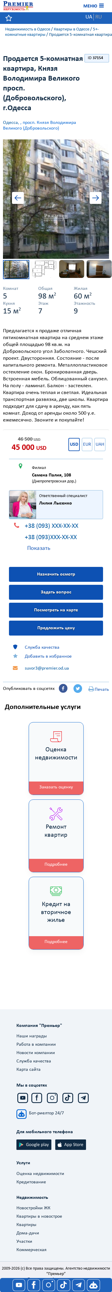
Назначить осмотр (56, 574)
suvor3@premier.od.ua (47, 668)
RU (98, 17)
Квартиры (26, 1224)
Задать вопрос (56, 592)
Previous (20, 199)
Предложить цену (56, 628)
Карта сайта (28, 1069)
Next (92, 199)
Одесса (10, 122)
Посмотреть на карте (56, 610)
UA (88, 17)
